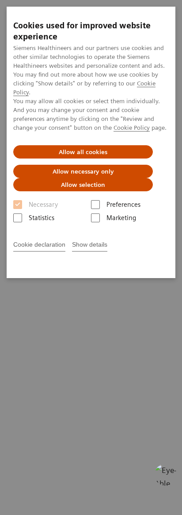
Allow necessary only (83, 171)
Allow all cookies (83, 151)
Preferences (123, 205)
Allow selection (83, 184)
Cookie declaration (39, 244)
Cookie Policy (132, 127)
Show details (89, 244)
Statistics (41, 218)
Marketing (121, 218)
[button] (166, 475)
